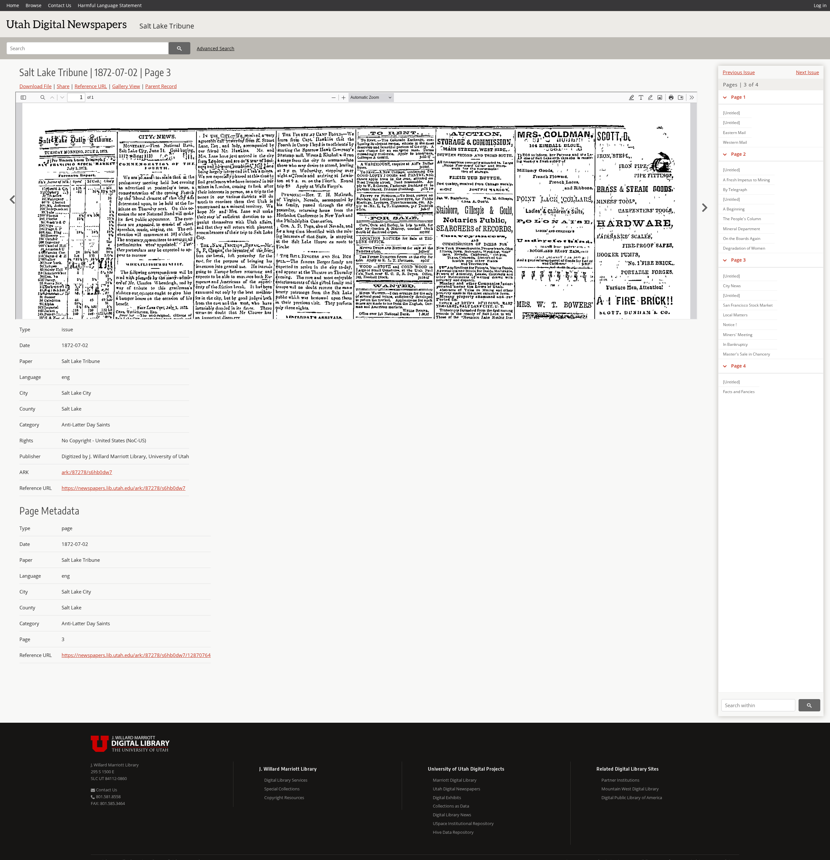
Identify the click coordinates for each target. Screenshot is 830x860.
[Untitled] (731, 113)
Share (63, 86)
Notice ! (730, 324)
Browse (34, 5)
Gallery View (126, 86)
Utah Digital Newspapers (456, 789)
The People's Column (742, 218)
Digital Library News (452, 815)
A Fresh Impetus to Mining (746, 180)
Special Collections (282, 789)
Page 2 (738, 154)
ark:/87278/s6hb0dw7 (87, 472)
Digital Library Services (285, 780)
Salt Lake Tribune (166, 25)
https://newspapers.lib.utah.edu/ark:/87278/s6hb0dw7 (123, 488)
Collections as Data (451, 806)
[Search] (179, 48)
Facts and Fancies (739, 391)
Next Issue (807, 72)
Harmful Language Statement (110, 5)
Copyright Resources (284, 797)
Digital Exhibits (447, 797)
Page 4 (738, 366)
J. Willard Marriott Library (115, 765)
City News (732, 286)
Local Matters (735, 315)
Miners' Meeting (738, 334)
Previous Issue (739, 72)
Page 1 (738, 97)
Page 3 (738, 260)
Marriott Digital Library (455, 780)
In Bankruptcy (735, 344)
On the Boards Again (741, 238)
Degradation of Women (744, 248)
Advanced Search (215, 48)
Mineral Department (741, 229)
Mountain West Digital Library (630, 789)
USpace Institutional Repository (463, 823)
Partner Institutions (620, 780)
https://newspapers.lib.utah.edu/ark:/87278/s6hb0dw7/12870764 (136, 655)
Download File (35, 86)
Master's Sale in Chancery (746, 354)
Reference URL (91, 86)
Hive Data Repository (453, 832)
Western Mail (735, 142)
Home (12, 5)
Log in (820, 5)
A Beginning (734, 209)
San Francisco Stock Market (748, 305)
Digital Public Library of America (631, 797)
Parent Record (161, 86)
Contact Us (59, 5)
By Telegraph (735, 189)
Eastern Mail (734, 132)
